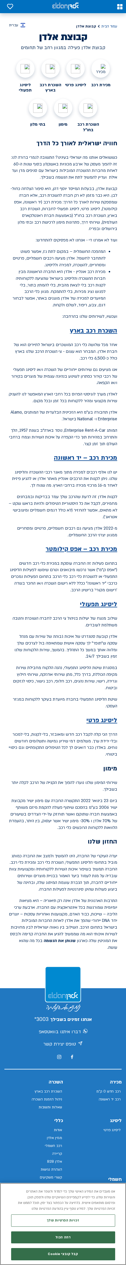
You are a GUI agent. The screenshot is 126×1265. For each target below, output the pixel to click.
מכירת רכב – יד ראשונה (85, 458)
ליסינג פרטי (101, 720)
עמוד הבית (109, 26)
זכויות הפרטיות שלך (63, 1220)
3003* (41, 1019)
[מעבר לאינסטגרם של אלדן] (59, 1057)
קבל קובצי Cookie (63, 1254)
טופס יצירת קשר (59, 1044)
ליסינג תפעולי (98, 604)
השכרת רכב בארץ (93, 330)
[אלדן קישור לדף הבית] (65, 6)
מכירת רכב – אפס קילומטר (81, 549)
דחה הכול (63, 1237)
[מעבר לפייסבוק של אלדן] (72, 1057)
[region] (63, 1224)
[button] (120, 7)
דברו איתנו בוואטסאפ (60, 1032)
